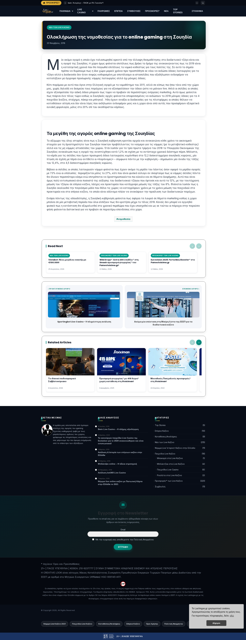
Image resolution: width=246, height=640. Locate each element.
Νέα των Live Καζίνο (164, 442)
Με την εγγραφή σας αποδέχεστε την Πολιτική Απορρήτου (124, 539)
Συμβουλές (160, 486)
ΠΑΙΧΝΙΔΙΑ (65, 11)
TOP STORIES (178, 11)
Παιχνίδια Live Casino (168, 469)
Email (123, 529)
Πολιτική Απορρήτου (173, 624)
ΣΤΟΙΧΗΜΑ (197, 11)
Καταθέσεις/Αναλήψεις (166, 436)
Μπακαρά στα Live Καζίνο (170, 458)
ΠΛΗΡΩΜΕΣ (104, 11)
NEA (166, 11)
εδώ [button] (232, 616)
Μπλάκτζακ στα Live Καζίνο (171, 464)
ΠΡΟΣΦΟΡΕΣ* (152, 11)
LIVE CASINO (81, 11)
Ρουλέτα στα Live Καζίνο (169, 475)
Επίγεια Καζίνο (162, 431)
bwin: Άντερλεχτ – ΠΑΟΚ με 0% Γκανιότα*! (85, 3)
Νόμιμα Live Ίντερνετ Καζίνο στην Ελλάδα (175, 448)
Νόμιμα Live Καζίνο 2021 (54, 624)
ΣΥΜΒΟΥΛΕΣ (134, 11)
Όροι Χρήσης (152, 624)
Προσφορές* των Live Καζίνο (169, 481)
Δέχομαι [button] (216, 623)
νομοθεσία (124, 219)
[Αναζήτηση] (203, 3)
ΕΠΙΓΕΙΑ (118, 11)
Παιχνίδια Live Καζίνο (165, 454)
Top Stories (160, 425)
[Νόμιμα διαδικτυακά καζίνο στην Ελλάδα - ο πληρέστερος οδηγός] (47, 11)
